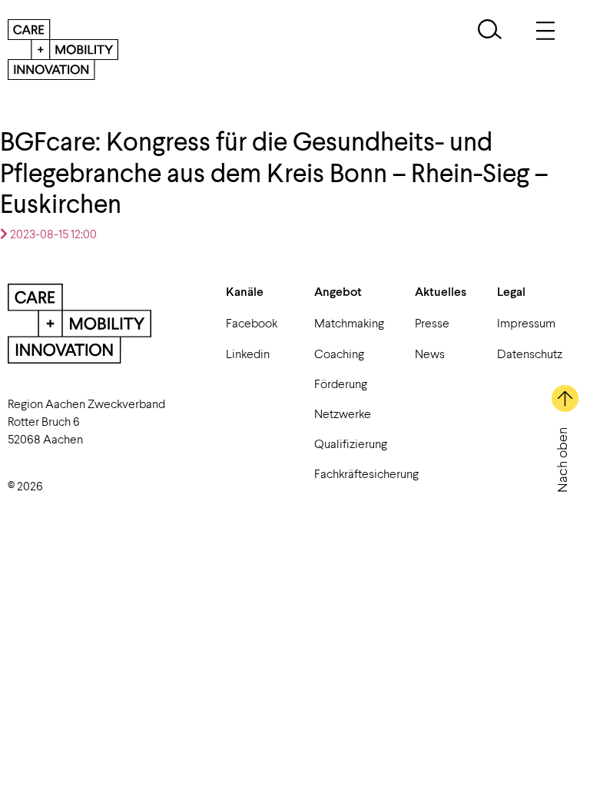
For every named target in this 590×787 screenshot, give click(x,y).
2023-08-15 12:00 (52, 233)
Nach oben (562, 460)
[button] (490, 31)
